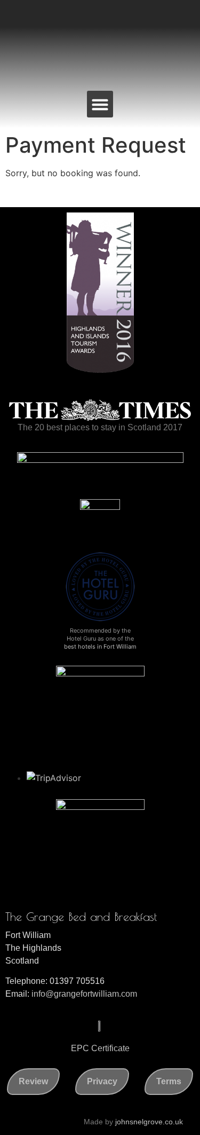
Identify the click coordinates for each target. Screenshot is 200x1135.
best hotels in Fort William (100, 646)
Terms (168, 1081)
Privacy (102, 1081)
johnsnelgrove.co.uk (149, 1121)
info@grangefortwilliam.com (84, 993)
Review (33, 1081)
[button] (100, 104)
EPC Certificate (100, 1048)
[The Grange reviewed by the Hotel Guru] (100, 620)
